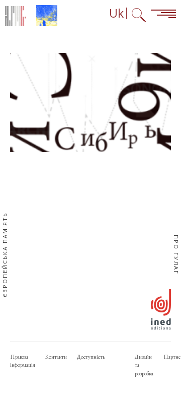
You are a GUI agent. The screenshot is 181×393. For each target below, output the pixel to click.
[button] (90, 102)
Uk (116, 13)
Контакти (56, 356)
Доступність (91, 356)
